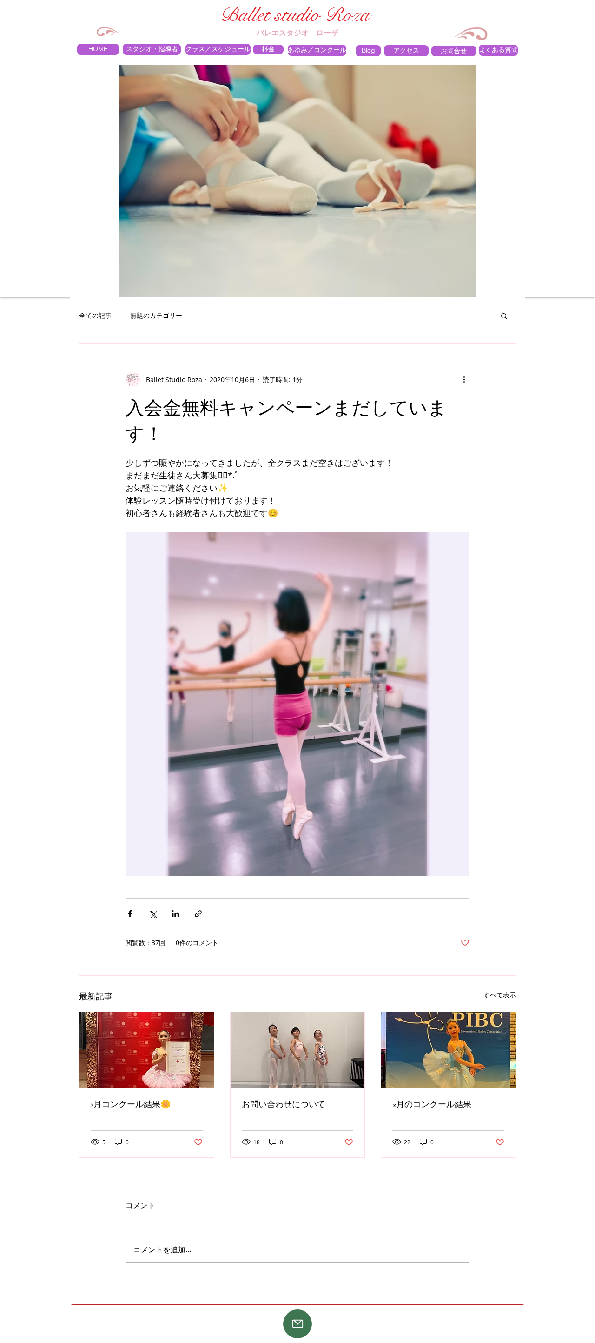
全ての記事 (95, 315)
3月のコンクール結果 (431, 1104)
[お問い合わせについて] (298, 1050)
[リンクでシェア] (198, 913)
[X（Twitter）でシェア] (152, 913)
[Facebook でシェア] (130, 913)
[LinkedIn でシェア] (175, 913)
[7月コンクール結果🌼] (146, 1050)
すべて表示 (499, 994)
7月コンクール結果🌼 (131, 1104)
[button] (504, 315)
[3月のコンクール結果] (448, 1050)
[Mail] (297, 1323)
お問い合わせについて (283, 1104)
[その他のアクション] (463, 379)
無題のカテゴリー (156, 315)
